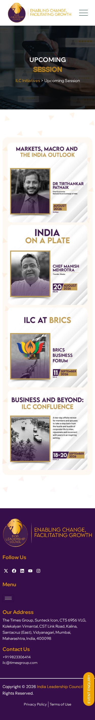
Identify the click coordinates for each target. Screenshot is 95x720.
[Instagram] (38, 570)
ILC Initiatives (27, 80)
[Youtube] (30, 570)
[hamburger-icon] (8, 598)
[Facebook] (14, 570)
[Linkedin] (22, 570)
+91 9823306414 (17, 657)
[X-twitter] (6, 570)
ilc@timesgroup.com (20, 662)
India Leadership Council (60, 686)
